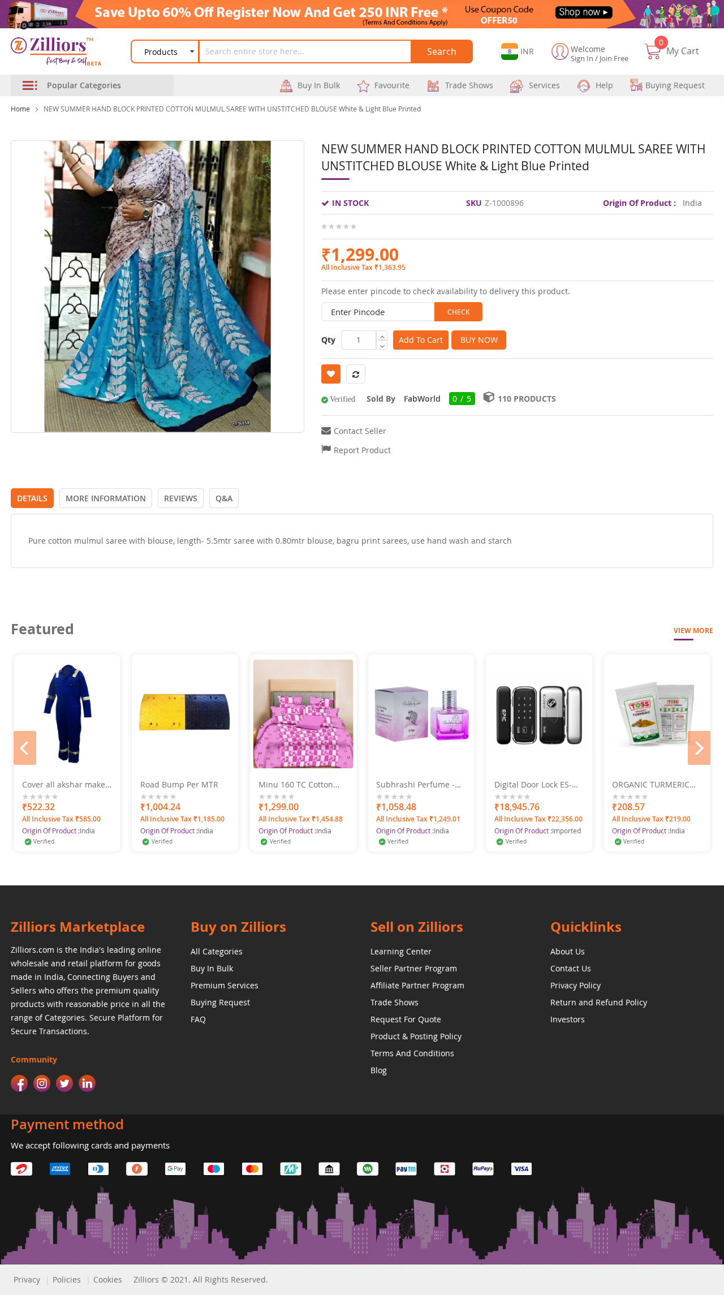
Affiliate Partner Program (417, 985)
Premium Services (224, 985)
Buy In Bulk (212, 968)
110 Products (527, 398)
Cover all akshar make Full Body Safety (63, 785)
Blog (378, 1070)
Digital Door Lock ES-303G (533, 785)
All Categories (217, 951)
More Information (106, 498)
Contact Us (570, 968)
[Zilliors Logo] (62, 51)
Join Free (614, 58)
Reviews (180, 498)
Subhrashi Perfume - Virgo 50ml (415, 785)
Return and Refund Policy (598, 1002)
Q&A (224, 498)
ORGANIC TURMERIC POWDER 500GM (650, 785)
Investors (567, 1019)
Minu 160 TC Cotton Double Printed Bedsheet (295, 785)
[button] (517, 51)
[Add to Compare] (105, 761)
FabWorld (422, 398)
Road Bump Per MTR (179, 785)
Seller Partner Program (413, 968)
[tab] (32, 498)
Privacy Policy (575, 985)
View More (693, 630)
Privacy (27, 1279)
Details (32, 498)
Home (20, 108)
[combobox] (307, 51)
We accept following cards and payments (90, 1145)
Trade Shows (394, 1002)
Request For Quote (405, 1019)
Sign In (582, 58)
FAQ (198, 1019)
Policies (67, 1279)
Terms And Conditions (412, 1053)
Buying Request (220, 1002)
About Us (567, 951)
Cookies (107, 1279)
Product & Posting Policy (416, 1036)
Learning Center (401, 951)
